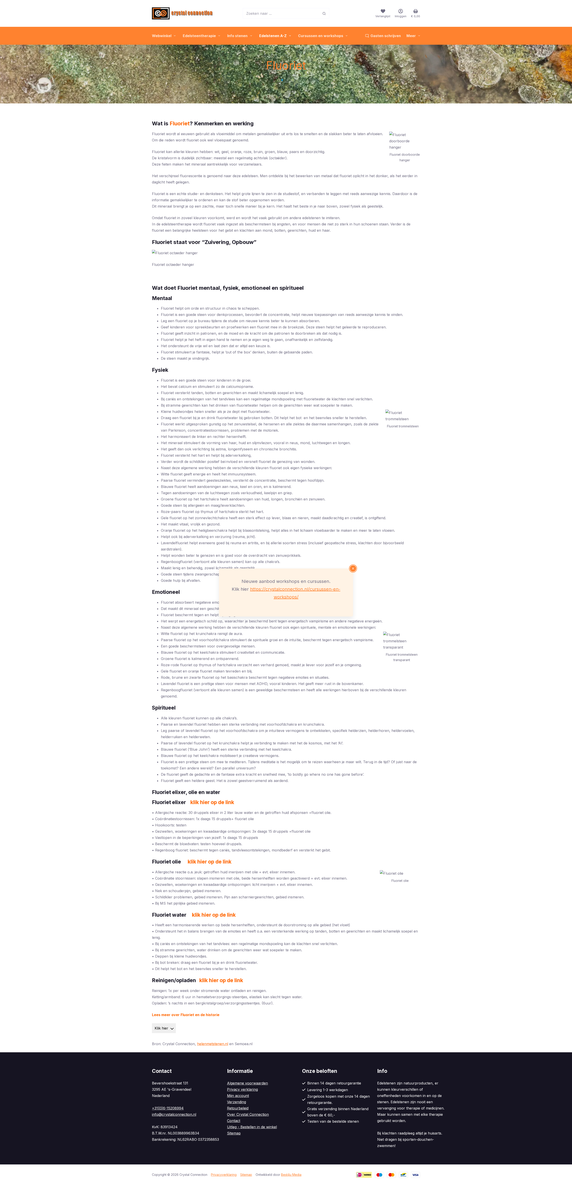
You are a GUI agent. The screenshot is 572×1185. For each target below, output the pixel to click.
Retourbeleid (237, 1108)
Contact (233, 1120)
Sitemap (234, 1133)
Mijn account (238, 1095)
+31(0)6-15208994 (168, 1108)
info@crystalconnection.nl (174, 1114)
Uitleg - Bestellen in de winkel (252, 1127)
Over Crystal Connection (248, 1114)
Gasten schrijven (385, 36)
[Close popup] (353, 568)
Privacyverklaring (224, 1175)
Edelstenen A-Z (273, 36)
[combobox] (281, 13)
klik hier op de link (214, 915)
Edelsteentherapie (199, 36)
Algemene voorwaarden (247, 1083)
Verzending (236, 1102)
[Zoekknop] (324, 13)
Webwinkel (161, 36)
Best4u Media (291, 1175)
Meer (411, 36)
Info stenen (237, 36)
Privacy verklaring (242, 1089)
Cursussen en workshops (320, 36)
